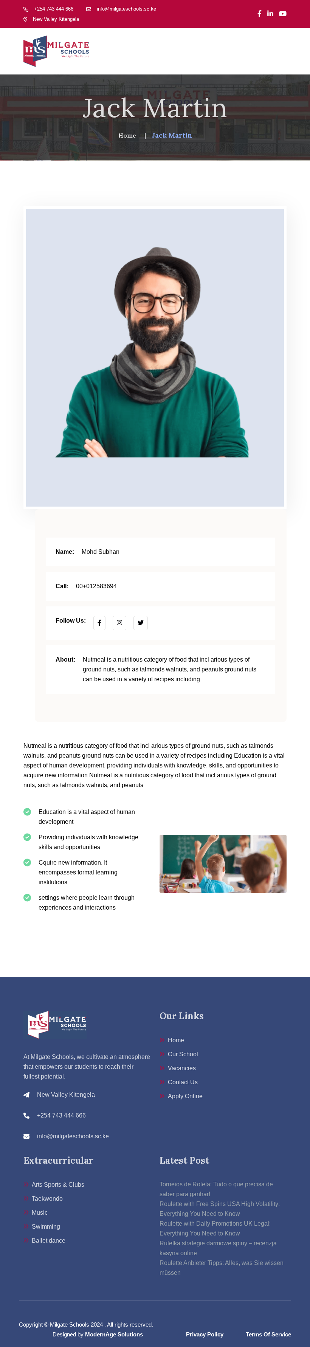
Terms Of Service (268, 1334)
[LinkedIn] (270, 14)
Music (40, 1212)
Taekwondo (47, 1198)
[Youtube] (283, 14)
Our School (183, 1054)
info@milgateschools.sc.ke (126, 9)
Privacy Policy (204, 1334)
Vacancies (182, 1068)
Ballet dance (48, 1240)
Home (127, 135)
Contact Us (183, 1082)
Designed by (98, 1334)
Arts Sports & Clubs (58, 1184)
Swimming (46, 1226)
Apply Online (185, 1096)
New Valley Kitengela (56, 19)
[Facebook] (259, 14)
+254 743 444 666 (53, 9)
